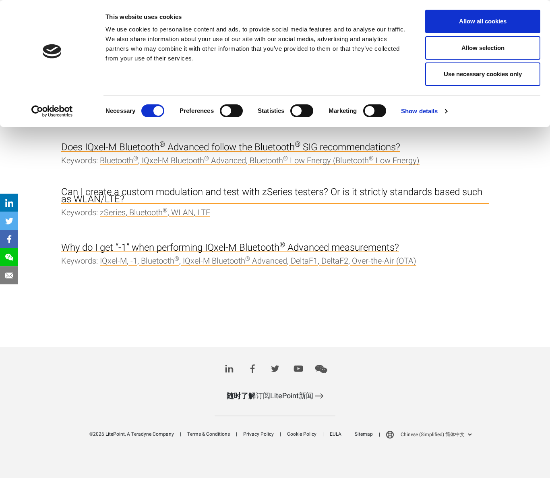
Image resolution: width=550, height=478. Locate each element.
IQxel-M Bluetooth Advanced (194, 161)
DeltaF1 (304, 262)
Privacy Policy (258, 434)
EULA (335, 434)
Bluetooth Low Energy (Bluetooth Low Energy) (335, 161)
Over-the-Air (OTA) (384, 262)
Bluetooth (119, 161)
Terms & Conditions (208, 434)
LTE (203, 213)
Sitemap (364, 434)
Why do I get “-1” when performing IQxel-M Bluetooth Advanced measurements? (230, 248)
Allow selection (483, 47)
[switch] (231, 110)
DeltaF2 (334, 262)
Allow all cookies (483, 21)
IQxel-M (113, 262)
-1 (133, 262)
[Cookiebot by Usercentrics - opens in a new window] (52, 111)
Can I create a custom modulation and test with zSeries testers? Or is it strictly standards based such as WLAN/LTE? (271, 196)
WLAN (182, 213)
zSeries (113, 213)
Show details (419, 111)
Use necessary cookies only (483, 74)
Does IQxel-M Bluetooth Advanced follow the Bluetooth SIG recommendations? (230, 148)
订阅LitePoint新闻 (271, 396)
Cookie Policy (301, 434)
